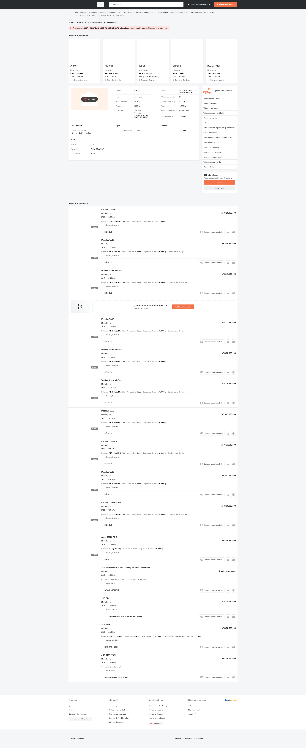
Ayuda (71, 710)
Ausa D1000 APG (109, 537)
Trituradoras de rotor (211, 142)
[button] (228, 232)
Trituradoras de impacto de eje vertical (217, 137)
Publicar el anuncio (183, 307)
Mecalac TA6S (107, 240)
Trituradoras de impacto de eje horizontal (219, 128)
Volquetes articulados (211, 98)
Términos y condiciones (117, 706)
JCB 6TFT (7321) (108, 655)
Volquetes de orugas (211, 108)
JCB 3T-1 (142, 66)
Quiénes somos (75, 706)
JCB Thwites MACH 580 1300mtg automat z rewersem (125, 568)
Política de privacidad (117, 710)
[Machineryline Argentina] (81, 4)
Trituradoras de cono (211, 123)
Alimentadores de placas (212, 152)
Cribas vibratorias (210, 118)
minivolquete (138, 97)
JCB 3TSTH (109, 66)
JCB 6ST (74, 66)
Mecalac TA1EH (213, 66)
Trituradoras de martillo (212, 162)
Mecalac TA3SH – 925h (111, 502)
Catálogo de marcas (116, 722)
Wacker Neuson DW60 (111, 271)
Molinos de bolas (209, 167)
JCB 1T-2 (177, 66)
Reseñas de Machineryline (119, 718)
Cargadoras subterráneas (213, 157)
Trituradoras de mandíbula (213, 113)
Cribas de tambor (210, 133)
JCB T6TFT (106, 625)
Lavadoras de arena (211, 147)
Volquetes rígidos (209, 103)
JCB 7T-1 (105, 598)
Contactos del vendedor (78, 714)
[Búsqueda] (111, 4)
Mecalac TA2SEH (109, 441)
